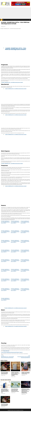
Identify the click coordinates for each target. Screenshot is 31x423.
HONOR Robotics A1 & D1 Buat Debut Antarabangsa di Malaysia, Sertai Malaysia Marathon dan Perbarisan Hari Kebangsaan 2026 (26, 391)
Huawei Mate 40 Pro (9, 353)
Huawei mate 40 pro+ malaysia (15, 353)
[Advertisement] (15, 13)
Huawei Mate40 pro (21, 353)
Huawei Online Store (6, 350)
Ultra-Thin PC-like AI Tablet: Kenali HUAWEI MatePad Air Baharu (4, 373)
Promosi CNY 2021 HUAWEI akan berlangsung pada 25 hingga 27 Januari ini (11, 352)
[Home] (1, 19)
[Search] (29, 20)
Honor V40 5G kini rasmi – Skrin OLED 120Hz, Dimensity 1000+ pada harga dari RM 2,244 (7, 356)
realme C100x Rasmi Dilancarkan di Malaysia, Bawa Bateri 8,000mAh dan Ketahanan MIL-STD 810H (5, 391)
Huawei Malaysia (4, 353)
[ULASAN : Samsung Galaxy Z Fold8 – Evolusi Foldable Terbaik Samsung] (25, 366)
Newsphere (17, 410)
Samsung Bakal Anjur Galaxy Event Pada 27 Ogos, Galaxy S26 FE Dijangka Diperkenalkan (15, 390)
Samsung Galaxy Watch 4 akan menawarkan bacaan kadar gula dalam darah (23, 356)
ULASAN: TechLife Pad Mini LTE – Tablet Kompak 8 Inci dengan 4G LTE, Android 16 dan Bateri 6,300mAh (15, 374)
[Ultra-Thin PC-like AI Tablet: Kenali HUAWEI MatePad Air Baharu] (5, 366)
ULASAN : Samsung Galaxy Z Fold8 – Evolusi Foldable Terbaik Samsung (26, 373)
